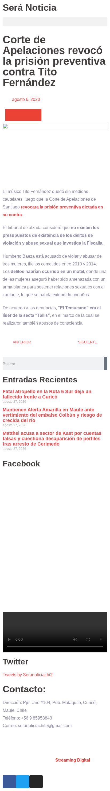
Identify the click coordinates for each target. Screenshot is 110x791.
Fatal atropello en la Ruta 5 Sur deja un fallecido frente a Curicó (47, 394)
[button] (55, 21)
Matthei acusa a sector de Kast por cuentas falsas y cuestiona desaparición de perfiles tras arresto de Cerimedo (52, 439)
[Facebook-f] (9, 781)
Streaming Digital (72, 760)
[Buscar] (105, 363)
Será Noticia (29, 7)
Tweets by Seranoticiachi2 (28, 674)
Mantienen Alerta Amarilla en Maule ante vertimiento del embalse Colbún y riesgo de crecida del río (52, 415)
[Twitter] (22, 781)
